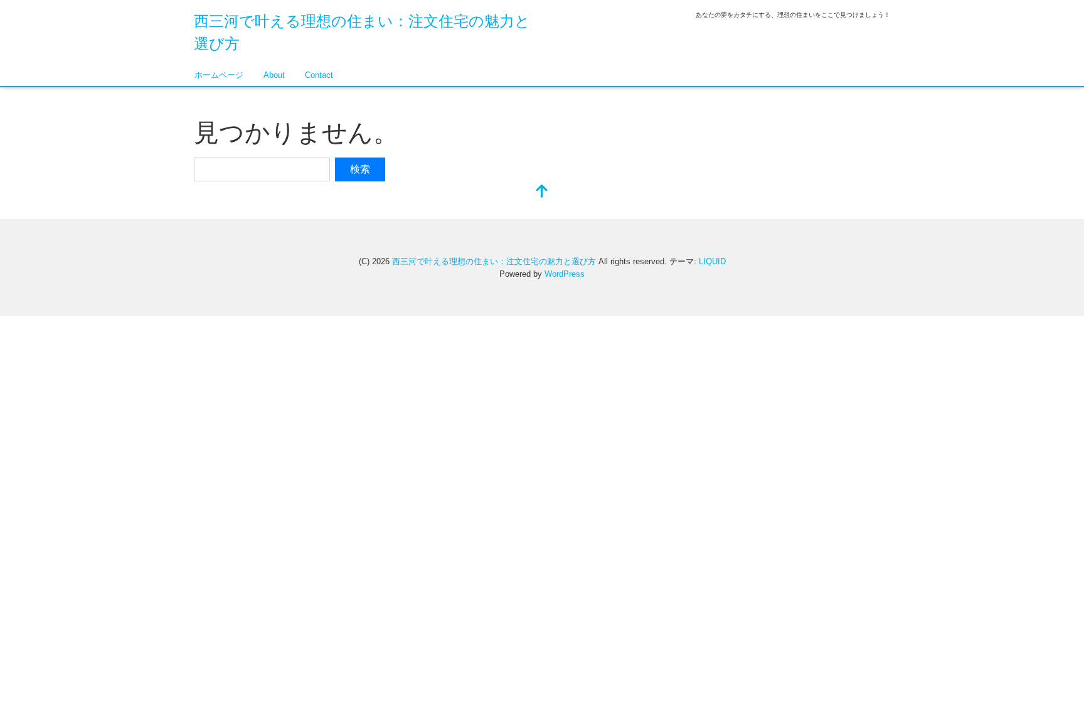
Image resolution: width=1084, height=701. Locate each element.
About (274, 75)
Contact (319, 75)
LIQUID (712, 261)
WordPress (565, 274)
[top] (542, 192)
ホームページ (218, 75)
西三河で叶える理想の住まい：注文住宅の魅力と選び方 (494, 261)
